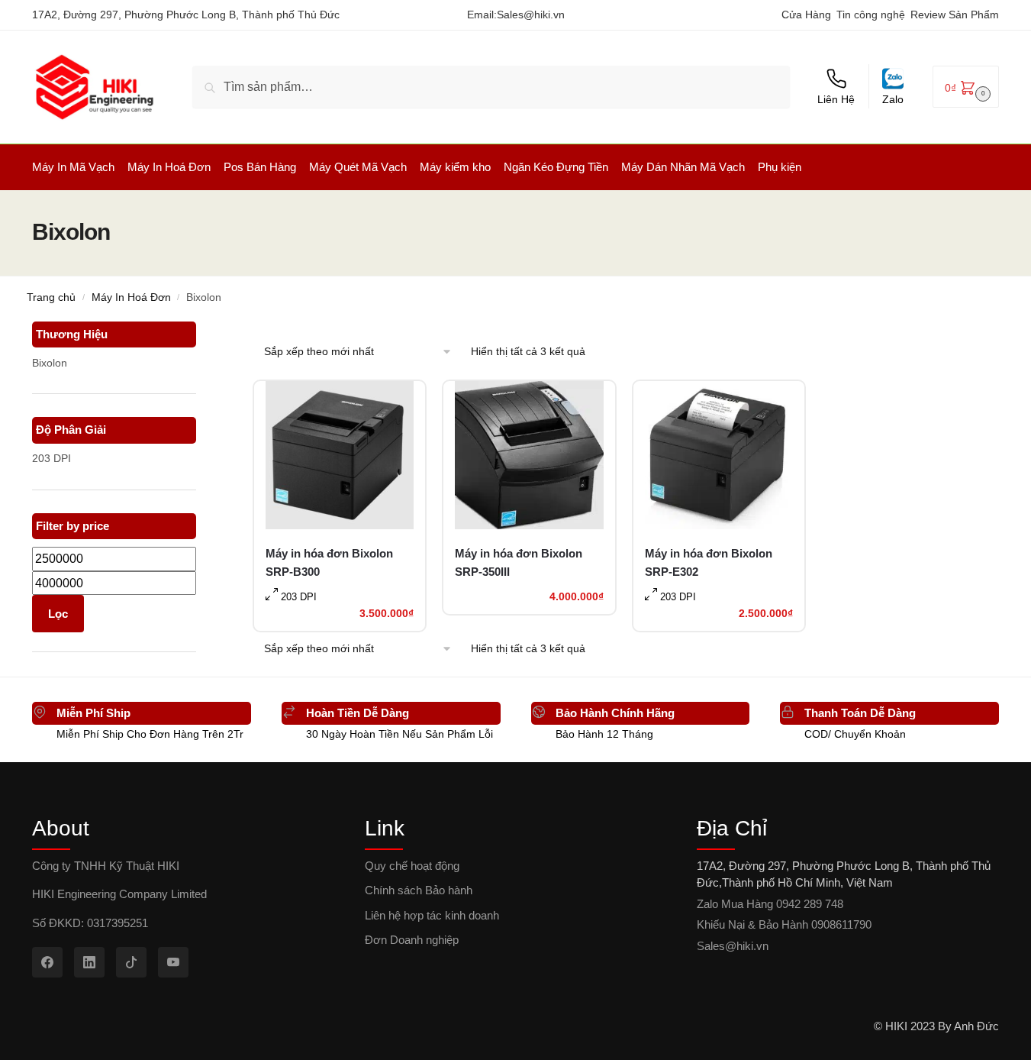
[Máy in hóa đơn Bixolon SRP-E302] (719, 455)
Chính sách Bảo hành (418, 890)
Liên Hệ (836, 99)
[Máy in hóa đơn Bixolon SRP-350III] (529, 455)
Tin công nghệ (870, 14)
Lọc (58, 613)
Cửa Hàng (806, 14)
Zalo (893, 99)
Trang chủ (51, 297)
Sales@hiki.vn (531, 14)
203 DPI (51, 458)
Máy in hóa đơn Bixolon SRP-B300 (329, 562)
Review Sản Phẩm (954, 14)
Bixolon (49, 363)
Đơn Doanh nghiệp (412, 939)
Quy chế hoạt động (412, 865)
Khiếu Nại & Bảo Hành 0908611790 (784, 924)
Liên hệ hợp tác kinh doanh (432, 915)
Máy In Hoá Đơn (131, 297)
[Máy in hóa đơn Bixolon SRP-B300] (340, 455)
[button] (966, 87)
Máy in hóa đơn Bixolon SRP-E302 (708, 562)
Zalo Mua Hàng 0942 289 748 (770, 903)
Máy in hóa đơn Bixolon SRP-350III (518, 562)
